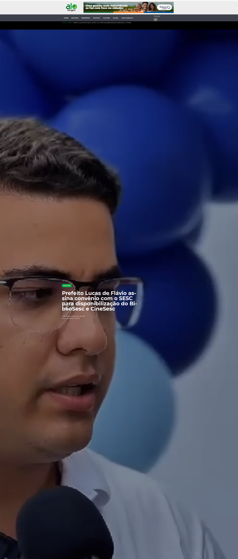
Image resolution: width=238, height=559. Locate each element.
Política (70, 22)
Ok (155, 19)
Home (64, 22)
